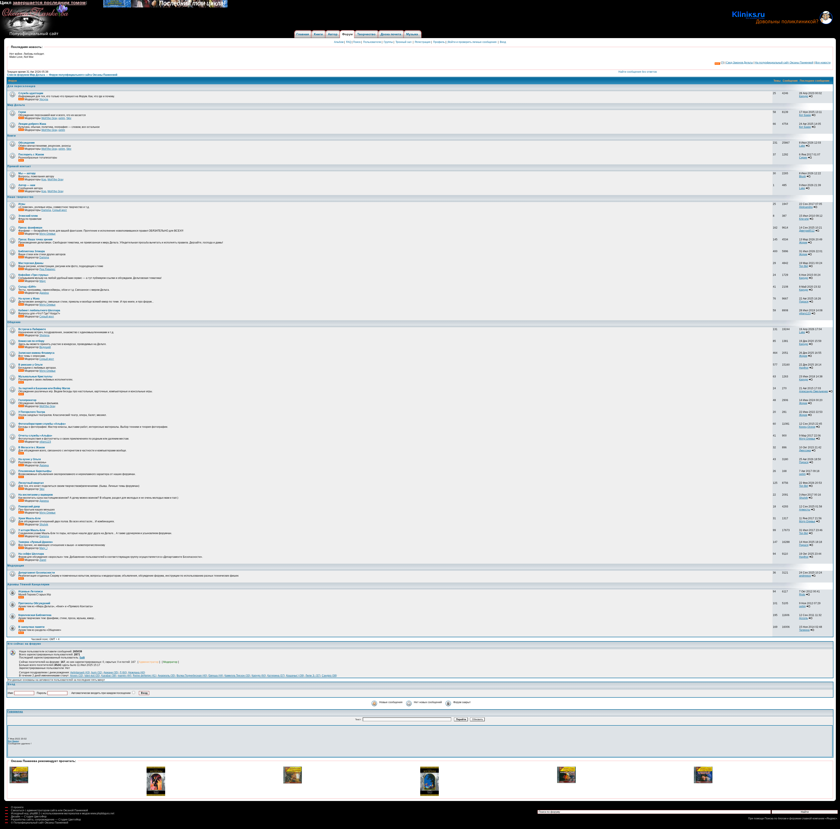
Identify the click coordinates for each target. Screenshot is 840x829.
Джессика (805, 450)
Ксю (43, 179)
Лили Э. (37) (312, 675)
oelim (61, 118)
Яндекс (831, 818)
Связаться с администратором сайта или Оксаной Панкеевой (49, 810)
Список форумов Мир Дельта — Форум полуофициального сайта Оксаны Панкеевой (62, 74)
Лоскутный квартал (31, 482)
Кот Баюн (805, 115)
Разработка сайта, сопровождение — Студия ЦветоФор (46, 819)
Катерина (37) (276, 675)
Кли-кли (804, 218)
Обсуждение (26, 142)
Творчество (366, 34)
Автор (333, 34)
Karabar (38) (108, 675)
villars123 (805, 313)
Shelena (44, 335)
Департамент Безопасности (36, 572)
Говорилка (15, 711)
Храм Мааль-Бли (29, 518)
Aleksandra (806, 207)
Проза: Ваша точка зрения (35, 239)
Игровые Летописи (30, 591)
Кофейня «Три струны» (33, 274)
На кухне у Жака (29, 298)
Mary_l (43, 548)
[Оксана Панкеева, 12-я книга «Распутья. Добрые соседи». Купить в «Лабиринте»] (165, 6)
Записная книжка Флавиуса (36, 352)
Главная (302, 34)
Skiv (68, 118)
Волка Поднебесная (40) (192, 675)
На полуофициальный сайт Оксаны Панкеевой (784, 62)
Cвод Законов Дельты (739, 62)
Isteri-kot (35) (92, 675)
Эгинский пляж (28, 215)
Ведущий (45, 347)
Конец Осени (807, 426)
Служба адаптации (30, 93)
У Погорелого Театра (31, 412)
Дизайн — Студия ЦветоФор (29, 816)
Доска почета (391, 34)
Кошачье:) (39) (295, 675)
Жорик (803, 242)
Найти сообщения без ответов (637, 71)
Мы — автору (27, 173)
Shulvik (803, 497)
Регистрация (422, 42)
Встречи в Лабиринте (32, 329)
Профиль (439, 42)
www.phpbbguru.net (102, 813)
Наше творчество (20, 197)
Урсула (43, 99)
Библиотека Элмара (31, 251)
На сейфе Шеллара (31, 553)
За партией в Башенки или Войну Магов (44, 388)
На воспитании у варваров (35, 494)
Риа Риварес (47, 269)
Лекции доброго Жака (32, 123)
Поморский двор (29, 506)
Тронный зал (403, 42)
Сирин (803, 157)
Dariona (46, 210)
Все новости (823, 62)
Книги (318, 34)
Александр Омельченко (813, 391)
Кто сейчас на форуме (24, 643)
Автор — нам (26, 185)
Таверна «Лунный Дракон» (35, 542)
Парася (803, 301)
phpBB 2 (35, 813)
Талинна (804, 630)
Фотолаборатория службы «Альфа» (42, 423)
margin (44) (124, 675)
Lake (802, 145)
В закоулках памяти (31, 626)
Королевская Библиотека (34, 615)
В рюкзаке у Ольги (30, 364)
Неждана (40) (136, 672)
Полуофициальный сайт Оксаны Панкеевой (41, 822)
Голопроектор (27, 400)
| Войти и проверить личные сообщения (472, 42)
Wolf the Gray (49, 118)
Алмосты (804, 509)
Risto (802, 594)
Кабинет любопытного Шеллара (39, 310)
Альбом (338, 42)
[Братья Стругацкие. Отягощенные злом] (566, 782)
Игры (21, 204)
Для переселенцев (21, 86)
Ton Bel (803, 266)
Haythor (803, 367)
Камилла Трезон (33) (237, 675)
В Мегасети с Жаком (31, 447)
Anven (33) (76, 675)
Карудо (803, 96)
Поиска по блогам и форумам (783, 818)
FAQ (348, 42)
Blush (802, 176)
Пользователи (372, 42)
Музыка (412, 34)
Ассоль (803, 618)
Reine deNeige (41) (144, 675)
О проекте (17, 807)
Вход (503, 42)
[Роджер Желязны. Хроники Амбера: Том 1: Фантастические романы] (156, 795)
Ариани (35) (110, 672)
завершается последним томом (49, 2)
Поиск (356, 42)
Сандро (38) (329, 675)
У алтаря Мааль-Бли (31, 530)
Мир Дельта (16, 105)
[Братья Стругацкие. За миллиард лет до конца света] (703, 782)
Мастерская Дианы (30, 263)
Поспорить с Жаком (31, 154)
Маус (42, 281)
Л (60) (123, 672)
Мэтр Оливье (47, 233)
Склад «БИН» (27, 286)
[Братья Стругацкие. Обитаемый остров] (292, 782)
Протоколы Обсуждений (34, 603)
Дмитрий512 (807, 230)
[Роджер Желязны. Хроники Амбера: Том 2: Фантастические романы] (429, 795)
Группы (388, 42)
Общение (14, 322)
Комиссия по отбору (31, 341)
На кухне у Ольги (29, 459)
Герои (22, 112)
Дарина (44, 292)
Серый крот (59, 210)
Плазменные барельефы (34, 471)
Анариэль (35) (166, 675)
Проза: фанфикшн (30, 227)
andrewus (805, 575)
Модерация (15, 565)
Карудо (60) (259, 675)
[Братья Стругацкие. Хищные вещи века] (19, 782)
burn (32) (96, 672)
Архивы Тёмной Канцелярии (28, 584)
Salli (82, 657)
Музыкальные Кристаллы (35, 376)
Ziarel (42, 559)
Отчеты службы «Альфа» (35, 435)
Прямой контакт (19, 166)
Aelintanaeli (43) (80, 672)
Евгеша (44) (215, 675)
